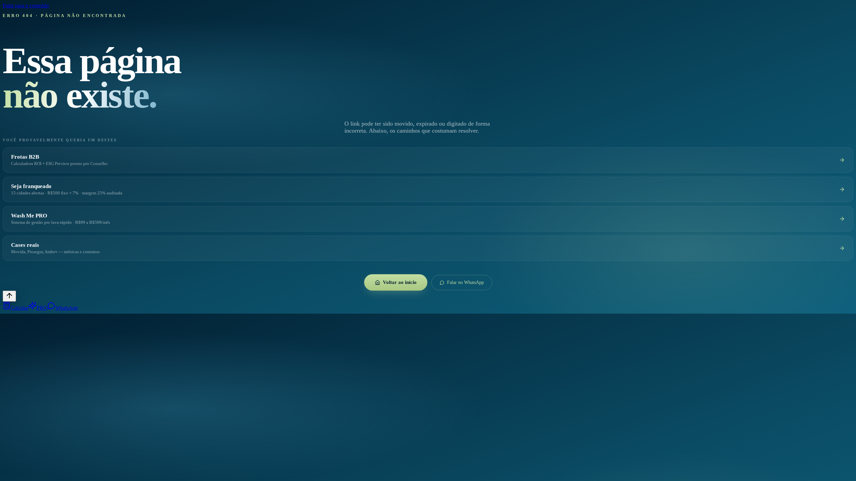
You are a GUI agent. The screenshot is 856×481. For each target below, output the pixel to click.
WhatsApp (66, 308)
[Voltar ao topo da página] (9, 296)
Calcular (19, 308)
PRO (41, 308)
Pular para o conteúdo (26, 5)
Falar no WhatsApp (465, 282)
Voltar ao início (400, 282)
